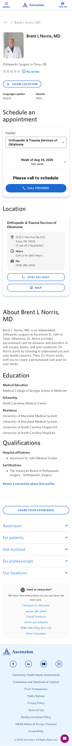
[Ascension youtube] (43, 664)
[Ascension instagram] (59, 664)
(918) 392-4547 (38, 277)
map (38, 287)
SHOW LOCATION (24, 84)
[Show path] (5, 22)
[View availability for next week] (65, 162)
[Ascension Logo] (36, 651)
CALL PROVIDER (38, 188)
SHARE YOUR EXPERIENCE (36, 510)
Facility (10, 133)
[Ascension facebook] (13, 664)
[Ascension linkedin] (28, 664)
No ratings (33, 71)
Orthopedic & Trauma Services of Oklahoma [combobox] (33, 142)
